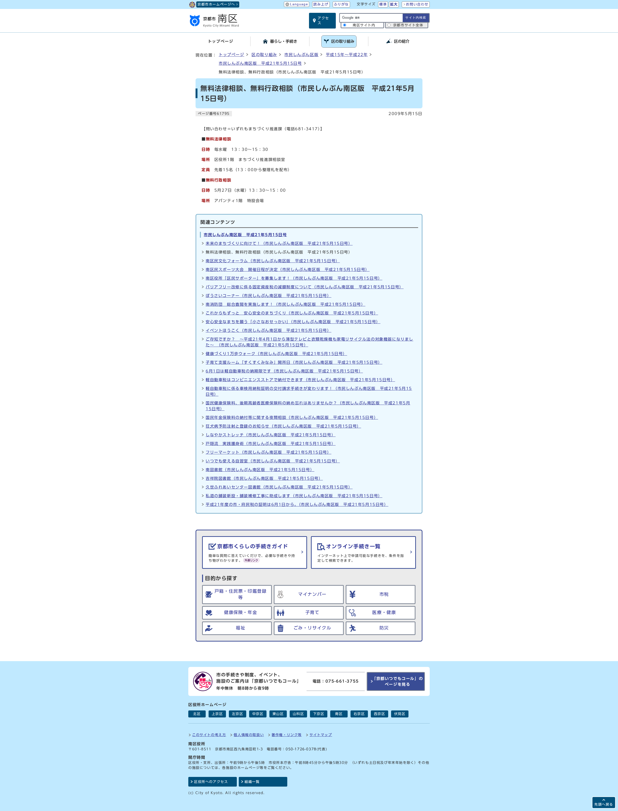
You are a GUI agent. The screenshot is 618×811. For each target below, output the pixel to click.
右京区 (359, 714)
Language (299, 4)
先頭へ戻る (603, 804)
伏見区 (400, 714)
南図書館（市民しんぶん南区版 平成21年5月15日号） (260, 470)
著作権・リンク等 (287, 735)
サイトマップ (320, 735)
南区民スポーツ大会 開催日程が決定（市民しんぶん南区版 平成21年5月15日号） (288, 269)
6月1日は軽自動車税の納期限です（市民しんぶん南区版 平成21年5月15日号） (284, 371)
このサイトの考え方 (209, 735)
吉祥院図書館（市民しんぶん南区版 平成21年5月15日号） (264, 478)
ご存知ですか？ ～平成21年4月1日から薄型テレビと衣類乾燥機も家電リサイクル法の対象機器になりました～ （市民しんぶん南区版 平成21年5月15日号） (309, 342)
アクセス (323, 20)
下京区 (318, 714)
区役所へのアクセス (211, 781)
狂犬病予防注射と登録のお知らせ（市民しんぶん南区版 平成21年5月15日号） (283, 426)
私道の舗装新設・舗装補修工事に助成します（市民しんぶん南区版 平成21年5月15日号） (294, 496)
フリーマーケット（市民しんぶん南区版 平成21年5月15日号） (268, 452)
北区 (197, 714)
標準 (383, 4)
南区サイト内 (364, 25)
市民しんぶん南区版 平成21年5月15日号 (260, 63)
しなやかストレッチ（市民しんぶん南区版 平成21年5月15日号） (271, 435)
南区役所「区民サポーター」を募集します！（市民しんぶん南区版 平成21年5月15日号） (294, 278)
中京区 (258, 714)
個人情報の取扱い (249, 735)
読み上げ (320, 4)
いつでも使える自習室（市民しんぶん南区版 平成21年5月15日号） (273, 461)
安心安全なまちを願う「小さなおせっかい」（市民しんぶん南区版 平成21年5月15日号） (293, 322)
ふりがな (341, 4)
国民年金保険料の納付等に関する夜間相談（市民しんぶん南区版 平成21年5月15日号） (292, 417)
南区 (339, 714)
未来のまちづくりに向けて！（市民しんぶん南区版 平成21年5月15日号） (279, 243)
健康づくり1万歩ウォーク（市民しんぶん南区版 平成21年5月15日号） (276, 354)
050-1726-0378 (301, 749)
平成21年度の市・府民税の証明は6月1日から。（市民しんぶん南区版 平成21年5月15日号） (297, 504)
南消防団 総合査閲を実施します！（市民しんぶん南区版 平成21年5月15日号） (285, 304)
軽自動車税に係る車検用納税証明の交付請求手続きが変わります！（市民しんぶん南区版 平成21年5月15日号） (309, 391)
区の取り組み (264, 55)
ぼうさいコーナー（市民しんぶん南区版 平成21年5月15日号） (268, 296)
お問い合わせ (417, 4)
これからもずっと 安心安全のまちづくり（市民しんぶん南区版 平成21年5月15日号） (292, 313)
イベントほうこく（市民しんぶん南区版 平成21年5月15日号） (268, 330)
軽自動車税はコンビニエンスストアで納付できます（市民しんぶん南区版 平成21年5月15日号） (300, 380)
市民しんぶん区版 (301, 55)
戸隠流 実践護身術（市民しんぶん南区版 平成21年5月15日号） (271, 444)
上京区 (217, 714)
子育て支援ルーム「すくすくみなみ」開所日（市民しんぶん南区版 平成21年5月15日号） (294, 362)
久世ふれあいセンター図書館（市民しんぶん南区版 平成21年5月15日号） (279, 487)
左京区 (237, 714)
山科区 (298, 714)
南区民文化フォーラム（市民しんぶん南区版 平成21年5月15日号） (273, 261)
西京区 (379, 714)
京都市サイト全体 (408, 25)
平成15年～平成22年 (347, 55)
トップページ (231, 55)
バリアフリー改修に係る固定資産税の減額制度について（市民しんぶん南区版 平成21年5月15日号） (305, 287)
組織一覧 (252, 781)
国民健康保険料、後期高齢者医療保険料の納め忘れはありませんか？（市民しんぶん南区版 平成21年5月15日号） (308, 406)
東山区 (278, 714)
